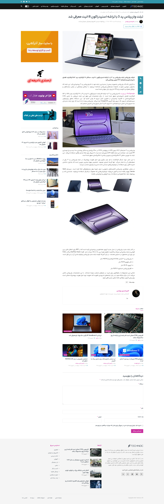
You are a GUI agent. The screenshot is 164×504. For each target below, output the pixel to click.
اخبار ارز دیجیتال (88, 6)
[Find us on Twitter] (141, 474)
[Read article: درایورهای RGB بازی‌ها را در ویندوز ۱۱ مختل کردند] (130, 350)
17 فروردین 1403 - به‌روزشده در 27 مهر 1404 (35, 193)
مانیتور (65, 355)
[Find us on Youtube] (137, 474)
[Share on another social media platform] (140, 92)
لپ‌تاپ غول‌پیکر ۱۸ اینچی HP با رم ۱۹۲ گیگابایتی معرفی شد (34, 181)
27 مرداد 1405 (41, 136)
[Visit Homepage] (136, 6)
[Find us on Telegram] (132, 474)
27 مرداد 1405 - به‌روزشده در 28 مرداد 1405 (35, 147)
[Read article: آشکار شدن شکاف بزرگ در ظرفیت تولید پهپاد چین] (95, 473)
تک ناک (141, 12)
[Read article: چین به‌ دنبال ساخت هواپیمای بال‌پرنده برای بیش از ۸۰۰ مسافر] (52, 172)
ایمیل (99, 417)
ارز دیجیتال (55, 462)
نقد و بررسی (104, 6)
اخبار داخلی (36, 6)
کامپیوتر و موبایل (115, 6)
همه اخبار (134, 1)
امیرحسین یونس (129, 21)
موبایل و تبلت (82, 21)
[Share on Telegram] (140, 83)
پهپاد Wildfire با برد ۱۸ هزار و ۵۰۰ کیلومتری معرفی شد (35, 160)
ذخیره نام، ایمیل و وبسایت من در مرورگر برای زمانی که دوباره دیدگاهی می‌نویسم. (118, 425)
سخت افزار (108, 331)
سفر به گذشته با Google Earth (35, 190)
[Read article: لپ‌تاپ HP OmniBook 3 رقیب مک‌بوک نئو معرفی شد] (82, 323)
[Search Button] (21, 6)
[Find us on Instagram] (128, 474)
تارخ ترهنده (137, 363)
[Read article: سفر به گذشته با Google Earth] (52, 194)
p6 (127, 282)
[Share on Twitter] (140, 87)
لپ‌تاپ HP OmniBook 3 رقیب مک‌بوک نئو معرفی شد (85, 335)
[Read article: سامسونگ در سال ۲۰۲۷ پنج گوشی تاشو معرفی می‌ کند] (52, 135)
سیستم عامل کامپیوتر (124, 355)
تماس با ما (115, 1)
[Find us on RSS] (123, 474)
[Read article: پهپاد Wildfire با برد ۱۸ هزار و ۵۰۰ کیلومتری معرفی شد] (52, 162)
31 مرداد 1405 (41, 163)
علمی (80, 6)
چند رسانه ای (44, 6)
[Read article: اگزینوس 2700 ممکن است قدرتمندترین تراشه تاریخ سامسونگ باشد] (123, 323)
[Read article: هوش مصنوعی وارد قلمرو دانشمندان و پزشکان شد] (95, 484)
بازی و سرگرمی (55, 6)
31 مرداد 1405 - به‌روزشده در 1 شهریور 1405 (133, 365)
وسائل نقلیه (64, 6)
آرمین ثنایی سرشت (107, 363)
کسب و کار (73, 6)
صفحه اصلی (140, 1)
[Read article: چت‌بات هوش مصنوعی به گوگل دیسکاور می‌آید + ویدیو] (52, 204)
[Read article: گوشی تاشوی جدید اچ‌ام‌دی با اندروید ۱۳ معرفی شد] (52, 146)
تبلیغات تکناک (127, 1)
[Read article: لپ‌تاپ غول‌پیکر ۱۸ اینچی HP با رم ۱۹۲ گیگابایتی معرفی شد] (52, 183)
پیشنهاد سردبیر (100, 21)
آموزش (97, 6)
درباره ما (121, 1)
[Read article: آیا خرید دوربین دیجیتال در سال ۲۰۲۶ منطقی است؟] (95, 463)
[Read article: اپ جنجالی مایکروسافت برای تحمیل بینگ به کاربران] (102, 350)
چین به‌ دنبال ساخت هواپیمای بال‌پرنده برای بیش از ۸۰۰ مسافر (33, 170)
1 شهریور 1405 (133, 340)
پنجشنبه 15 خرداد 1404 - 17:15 (113, 21)
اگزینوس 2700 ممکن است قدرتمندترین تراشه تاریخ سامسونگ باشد (76, 450)
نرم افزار (94, 355)
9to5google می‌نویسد (127, 94)
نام (141, 408)
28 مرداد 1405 (41, 184)
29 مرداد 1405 (41, 174)
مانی (139, 340)
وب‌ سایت (140, 417)
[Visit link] (39, 46)
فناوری (124, 6)
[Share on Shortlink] (140, 78)
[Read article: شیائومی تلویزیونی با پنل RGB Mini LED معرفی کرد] (75, 350)
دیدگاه (140, 384)
